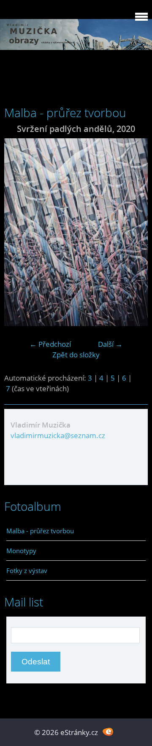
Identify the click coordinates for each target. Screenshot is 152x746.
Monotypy (21, 550)
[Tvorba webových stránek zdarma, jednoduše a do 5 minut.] (108, 731)
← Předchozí (50, 344)
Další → (110, 344)
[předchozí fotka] (17, 232)
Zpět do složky (76, 354)
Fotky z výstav (26, 570)
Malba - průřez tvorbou (40, 531)
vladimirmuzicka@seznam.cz (58, 435)
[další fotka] (134, 232)
